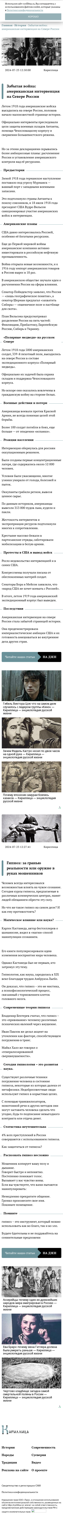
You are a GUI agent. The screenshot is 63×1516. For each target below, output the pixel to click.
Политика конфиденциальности (20, 1492)
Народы (8, 1455)
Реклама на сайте (15, 1470)
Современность (43, 1447)
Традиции (9, 1462)
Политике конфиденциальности (25, 10)
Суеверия (39, 1455)
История (8, 1447)
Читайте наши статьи (30, 657)
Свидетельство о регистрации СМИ (21, 1485)
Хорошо (33, 16)
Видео (36, 1462)
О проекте (39, 1470)
